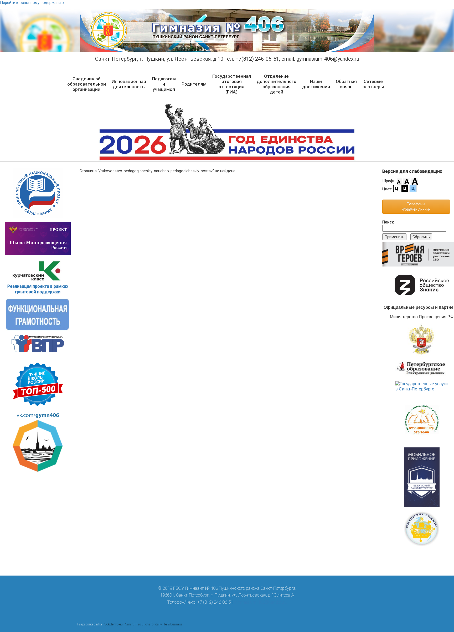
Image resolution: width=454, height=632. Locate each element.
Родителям (194, 84)
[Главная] (227, 30)
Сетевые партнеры (373, 84)
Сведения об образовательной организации (86, 84)
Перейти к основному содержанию (32, 2)
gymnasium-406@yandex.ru (260, 602)
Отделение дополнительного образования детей (276, 84)
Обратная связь (346, 84)
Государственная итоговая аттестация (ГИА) (231, 84)
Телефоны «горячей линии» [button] (416, 206)
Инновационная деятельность (129, 84)
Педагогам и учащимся (164, 84)
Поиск (388, 222)
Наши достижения (316, 84)
